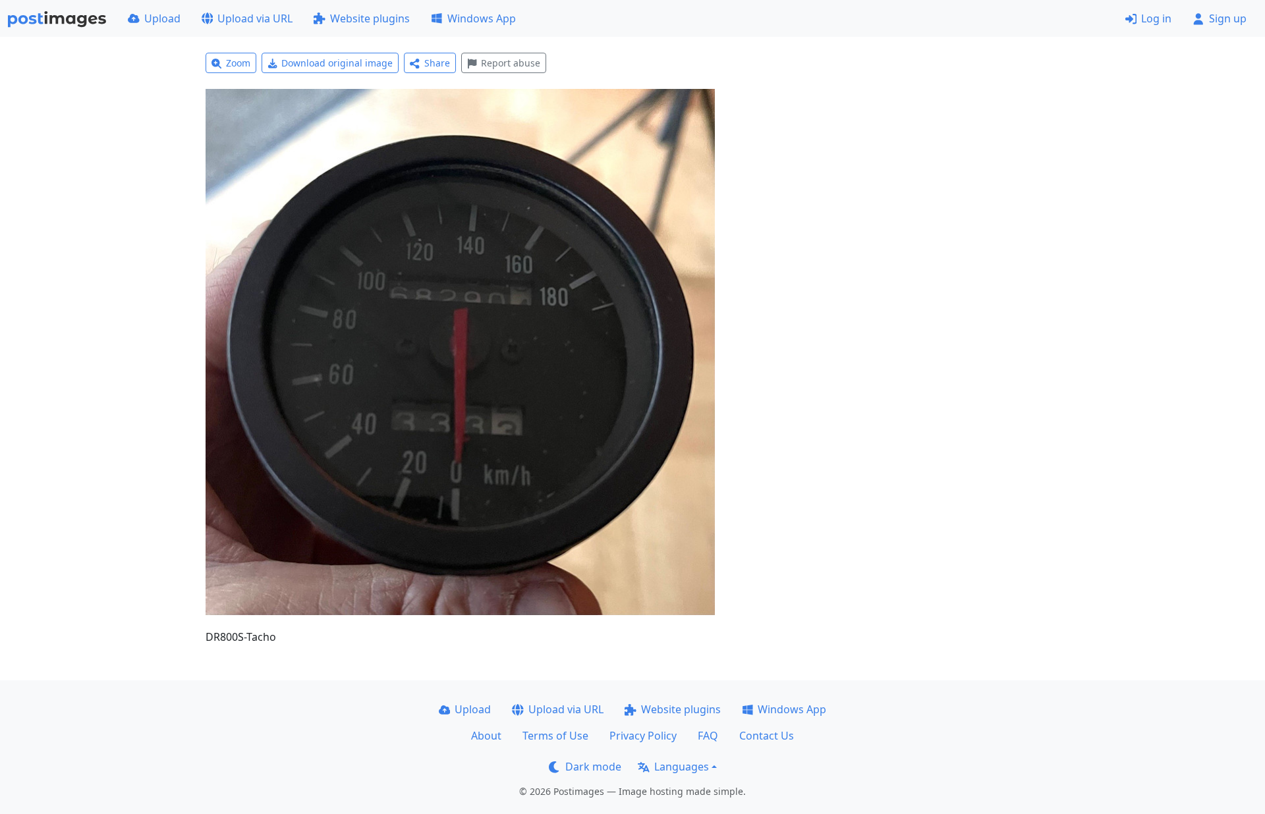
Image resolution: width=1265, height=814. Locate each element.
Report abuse (510, 63)
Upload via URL (255, 18)
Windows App (481, 18)
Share (437, 63)
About (486, 735)
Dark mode (593, 766)
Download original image (337, 63)
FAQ (708, 735)
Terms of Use (555, 735)
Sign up (1228, 18)
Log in (1156, 18)
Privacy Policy (643, 735)
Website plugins (370, 18)
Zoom (238, 63)
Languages (681, 766)
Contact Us (766, 735)
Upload (162, 18)
